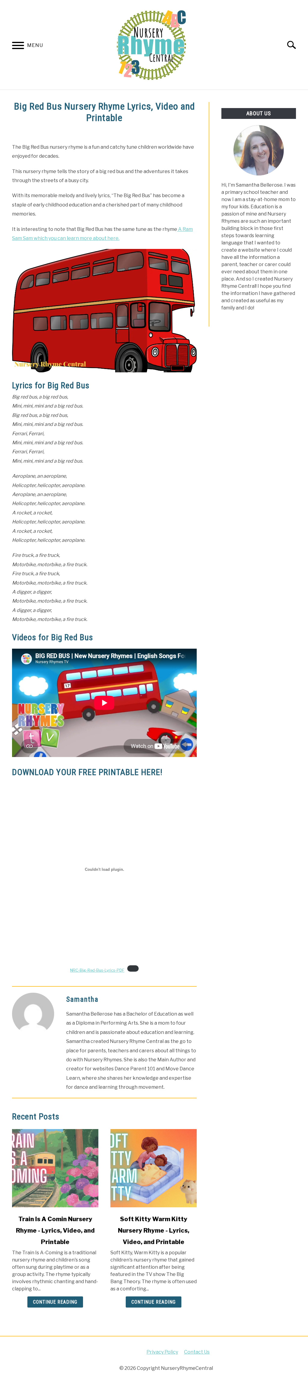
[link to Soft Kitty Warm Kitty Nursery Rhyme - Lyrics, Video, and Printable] (153, 1168)
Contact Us (197, 1352)
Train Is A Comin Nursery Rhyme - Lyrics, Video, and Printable (55, 1230)
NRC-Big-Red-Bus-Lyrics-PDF (97, 970)
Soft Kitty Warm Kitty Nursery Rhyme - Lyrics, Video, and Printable (153, 1230)
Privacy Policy (162, 1352)
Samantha (82, 999)
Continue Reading (55, 1302)
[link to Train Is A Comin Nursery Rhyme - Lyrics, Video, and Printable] (55, 1168)
